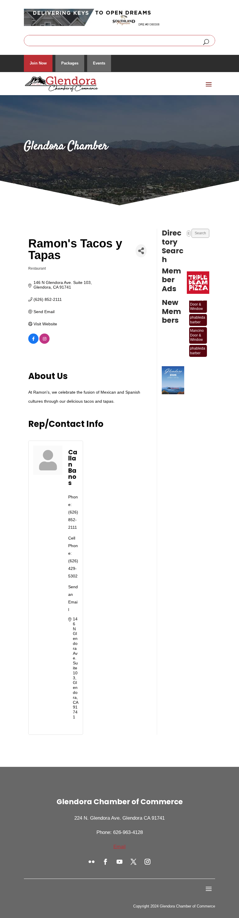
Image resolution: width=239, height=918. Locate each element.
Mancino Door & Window (197, 300)
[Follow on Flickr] (91, 862)
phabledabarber (197, 316)
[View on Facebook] (33, 342)
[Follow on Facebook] (105, 862)
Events (99, 63)
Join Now (38, 63)
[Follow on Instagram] (147, 862)
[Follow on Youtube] (119, 862)
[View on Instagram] (44, 342)
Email (119, 846)
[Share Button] (141, 250)
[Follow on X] (133, 862)
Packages (69, 63)
